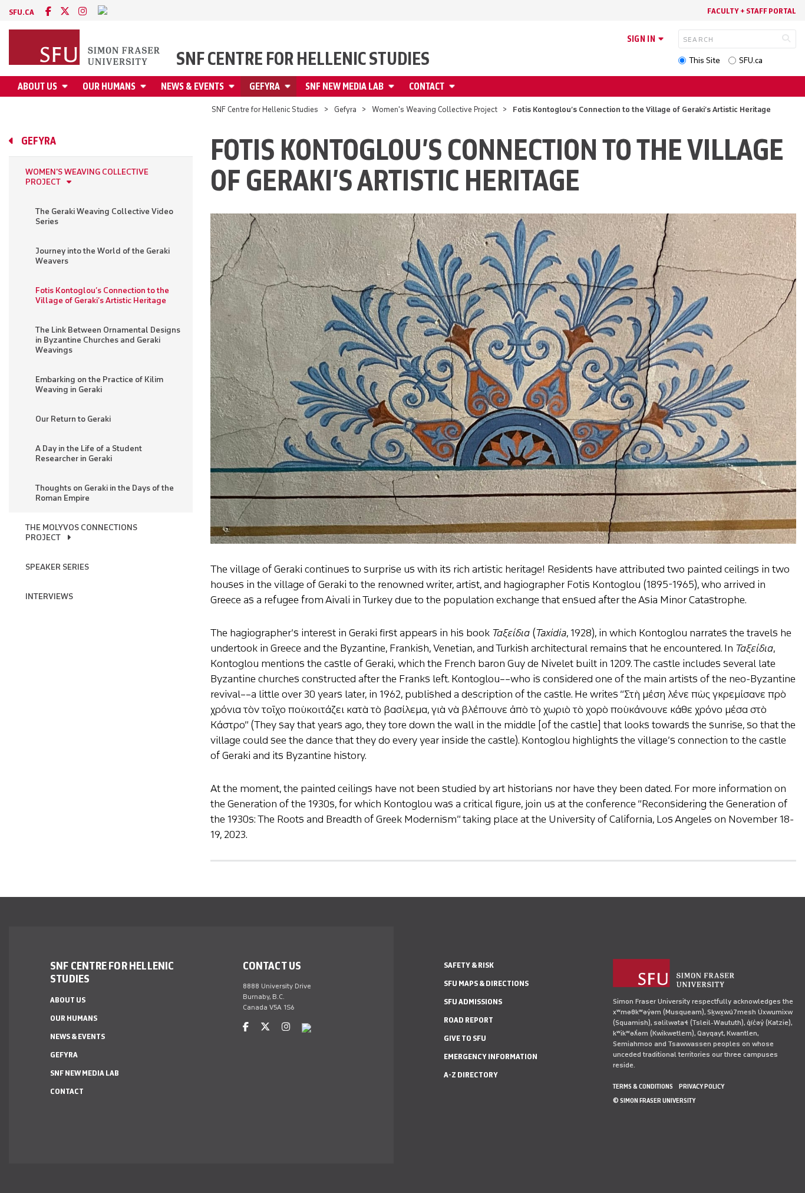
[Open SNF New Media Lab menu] (393, 86)
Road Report (468, 1020)
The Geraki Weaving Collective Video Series (104, 216)
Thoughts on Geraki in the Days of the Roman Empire (104, 493)
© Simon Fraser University (654, 1100)
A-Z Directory (471, 1075)
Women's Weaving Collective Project (434, 109)
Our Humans (109, 86)
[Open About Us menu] (67, 86)
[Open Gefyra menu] (289, 86)
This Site (704, 60)
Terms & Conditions (643, 1086)
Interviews (49, 596)
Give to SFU (465, 1038)
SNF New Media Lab (344, 86)
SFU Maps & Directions (486, 983)
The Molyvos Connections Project (81, 532)
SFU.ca (751, 60)
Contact (426, 86)
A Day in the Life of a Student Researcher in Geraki (88, 453)
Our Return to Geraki (73, 419)
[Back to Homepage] (85, 48)
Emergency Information (490, 1056)
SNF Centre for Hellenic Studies (303, 59)
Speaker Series (57, 567)
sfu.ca (21, 12)
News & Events (192, 86)
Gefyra (264, 86)
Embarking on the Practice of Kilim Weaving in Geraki (99, 384)
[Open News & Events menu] (233, 86)
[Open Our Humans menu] (145, 86)
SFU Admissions (473, 1002)
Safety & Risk (469, 965)
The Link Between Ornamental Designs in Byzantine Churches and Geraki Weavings (107, 340)
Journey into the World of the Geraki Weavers (102, 256)
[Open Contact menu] (454, 86)
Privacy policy (701, 1086)
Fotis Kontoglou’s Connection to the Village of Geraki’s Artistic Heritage (102, 295)
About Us (37, 86)
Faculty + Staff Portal (751, 11)
